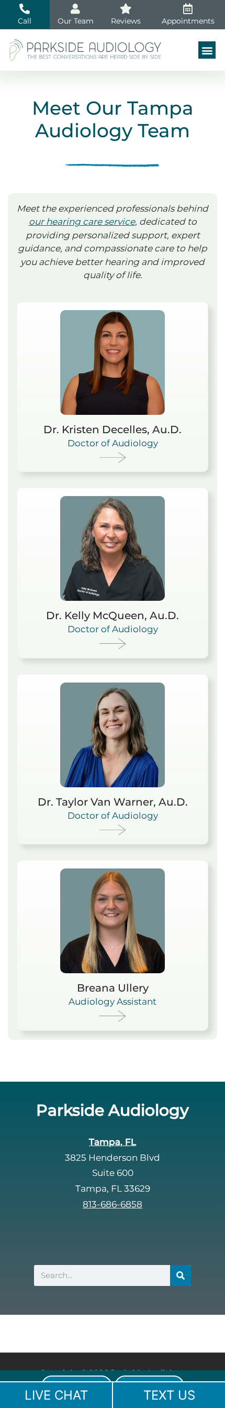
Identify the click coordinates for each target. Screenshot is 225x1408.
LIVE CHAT (56, 1395)
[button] (207, 50)
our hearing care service (82, 221)
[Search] (180, 1275)
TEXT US (169, 1395)
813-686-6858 (112, 1204)
